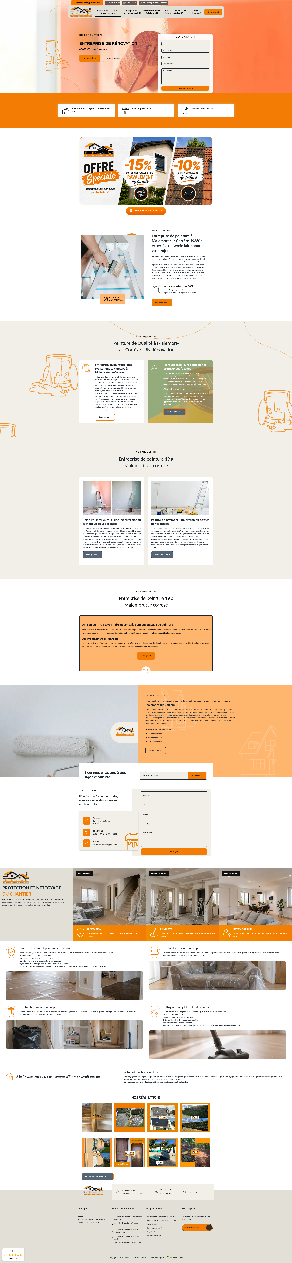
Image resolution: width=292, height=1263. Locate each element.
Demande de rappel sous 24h (87, 3)
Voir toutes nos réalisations (96, 1177)
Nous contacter (113, 58)
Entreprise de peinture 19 (205, 108)
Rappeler (198, 775)
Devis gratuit (213, 12)
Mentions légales (157, 1258)
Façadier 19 (187, 12)
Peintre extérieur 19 (178, 12)
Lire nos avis (13, 1258)
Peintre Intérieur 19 (196, 12)
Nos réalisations (89, 58)
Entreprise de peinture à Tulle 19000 (127, 1243)
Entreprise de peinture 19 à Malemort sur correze (107, 12)
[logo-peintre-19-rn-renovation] (82, 12)
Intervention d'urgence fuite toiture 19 (152, 12)
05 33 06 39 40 (114, 3)
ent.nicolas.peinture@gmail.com (155, 3)
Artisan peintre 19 (167, 12)
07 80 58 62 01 (130, 3)
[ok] (209, 1228)
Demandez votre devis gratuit (146, 211)
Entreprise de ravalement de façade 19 (131, 12)
